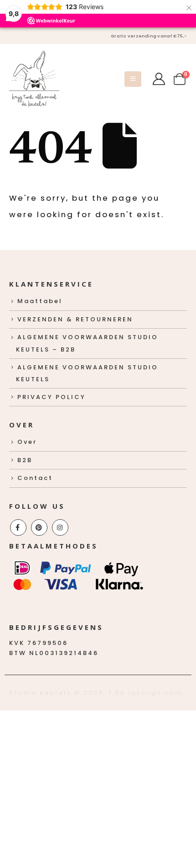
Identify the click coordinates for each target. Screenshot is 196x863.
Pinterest (39, 527)
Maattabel (39, 301)
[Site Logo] (34, 79)
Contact (35, 478)
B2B (24, 460)
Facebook (18, 527)
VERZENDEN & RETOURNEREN (75, 319)
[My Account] (158, 79)
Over (27, 441)
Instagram (60, 527)
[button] (132, 79)
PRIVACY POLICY (51, 397)
